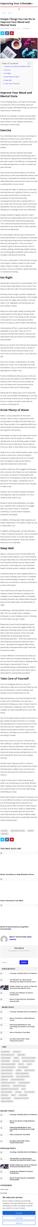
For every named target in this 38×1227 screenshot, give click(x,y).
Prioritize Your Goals (8, 1082)
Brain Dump (21, 1055)
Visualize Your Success (21, 1098)
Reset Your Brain (6, 1092)
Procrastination (24, 1082)
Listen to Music (29, 1070)
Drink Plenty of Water (12, 77)
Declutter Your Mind (28, 1058)
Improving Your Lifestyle (15, 3)
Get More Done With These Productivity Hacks (19, 1040)
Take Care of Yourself (12, 84)
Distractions (5, 1061)
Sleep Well (8, 80)
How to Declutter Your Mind (11, 900)
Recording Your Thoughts (9, 1089)
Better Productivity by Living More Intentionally (14, 928)
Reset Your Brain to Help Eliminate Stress (17, 874)
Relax (23, 1089)
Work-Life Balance (6, 1101)
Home (4, 13)
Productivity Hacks (19, 1086)
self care (18, 1092)
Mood (10, 13)
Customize (19, 1218)
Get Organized (23, 1067)
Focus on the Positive (8, 1067)
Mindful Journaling (22, 1073)
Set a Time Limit (29, 1092)
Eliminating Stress (28, 1061)
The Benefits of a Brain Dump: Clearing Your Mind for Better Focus (23, 981)
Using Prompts (6, 1098)
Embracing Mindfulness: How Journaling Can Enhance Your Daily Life (22, 1026)
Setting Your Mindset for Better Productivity (21, 1172)
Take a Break (23, 1095)
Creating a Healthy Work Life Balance (23, 973)
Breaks (16, 1058)
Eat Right (8, 73)
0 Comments (26, 28)
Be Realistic (16, 1051)
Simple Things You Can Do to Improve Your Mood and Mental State (23, 987)
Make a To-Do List (6, 1073)
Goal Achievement (6, 1070)
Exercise (7, 70)
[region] (19, 1210)
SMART (13, 1095)
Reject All (19, 1223)
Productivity (5, 1086)
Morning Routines (7, 1076)
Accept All (19, 1213)
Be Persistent (5, 1051)
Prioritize (4, 1079)
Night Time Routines (23, 1076)
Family (29, 1064)
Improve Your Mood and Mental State (18, 66)
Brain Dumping (5, 1058)
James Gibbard (4, 28)
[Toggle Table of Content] (28, 63)
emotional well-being (17, 831)
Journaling (3, 1193)
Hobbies (18, 1070)
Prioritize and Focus (17, 1079)
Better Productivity (7, 1055)
